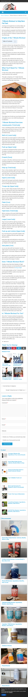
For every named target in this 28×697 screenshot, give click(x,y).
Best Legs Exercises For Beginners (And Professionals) (16, 486)
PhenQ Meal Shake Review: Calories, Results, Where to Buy (16, 462)
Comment (5, 403)
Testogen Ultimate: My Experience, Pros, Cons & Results (16, 454)
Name (4, 419)
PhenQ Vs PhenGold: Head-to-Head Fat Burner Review (16, 470)
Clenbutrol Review (7, 645)
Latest (4, 450)
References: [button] (6, 341)
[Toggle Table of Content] (14, 41)
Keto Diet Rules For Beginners (9, 386)
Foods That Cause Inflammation (16, 494)
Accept (4, 694)
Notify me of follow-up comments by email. (14, 437)
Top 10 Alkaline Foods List (15, 477)
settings (10, 692)
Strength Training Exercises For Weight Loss (15, 390)
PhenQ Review (6, 685)
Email (4, 425)
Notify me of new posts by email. (11, 440)
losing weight (18, 267)
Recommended (6, 518)
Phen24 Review (6, 665)
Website (4, 431)
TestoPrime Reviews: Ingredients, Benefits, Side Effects (16, 502)
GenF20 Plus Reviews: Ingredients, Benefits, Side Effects (17, 511)
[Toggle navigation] (2, 12)
